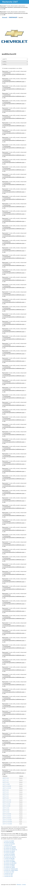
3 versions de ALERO (9, 841)
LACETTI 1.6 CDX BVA (7, 786)
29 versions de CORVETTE (10, 849)
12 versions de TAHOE (9, 867)
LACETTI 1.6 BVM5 (6, 784)
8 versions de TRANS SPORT (11, 870)
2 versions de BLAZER (9, 844)
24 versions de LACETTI (10, 857)
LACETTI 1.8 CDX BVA (7, 813)
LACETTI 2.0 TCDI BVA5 (7, 819)
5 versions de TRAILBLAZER (11, 869)
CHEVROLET (13, 17)
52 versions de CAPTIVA (10, 848)
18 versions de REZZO (9, 864)
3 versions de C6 (8, 845)
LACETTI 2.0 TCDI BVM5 (7, 821)
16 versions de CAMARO (10, 846)
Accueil (4, 17)
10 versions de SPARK (9, 866)
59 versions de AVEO (9, 842)
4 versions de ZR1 (8, 876)
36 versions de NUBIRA (9, 861)
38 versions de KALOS (9, 855)
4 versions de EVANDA (9, 854)
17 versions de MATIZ (9, 860)
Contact (24, 884)
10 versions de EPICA (9, 852)
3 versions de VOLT (8, 873)
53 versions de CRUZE (9, 851)
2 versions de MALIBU (9, 858)
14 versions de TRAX (9, 871)
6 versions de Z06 (8, 874)
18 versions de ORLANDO (10, 863)
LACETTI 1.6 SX (6, 790)
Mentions (19, 884)
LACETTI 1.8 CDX (6, 811)
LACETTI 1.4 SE (6, 778)
